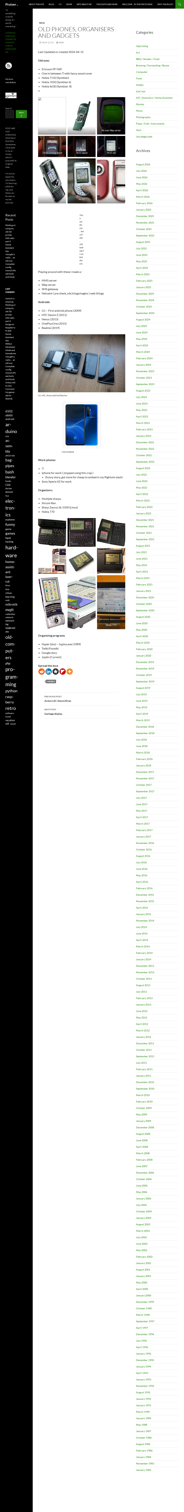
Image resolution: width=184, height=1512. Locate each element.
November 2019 (145, 668)
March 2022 (143, 500)
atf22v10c (10, 455)
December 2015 (145, 894)
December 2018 (145, 726)
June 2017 (142, 804)
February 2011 (144, 1069)
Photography (143, 117)
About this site (36, 4)
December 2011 (145, 1043)
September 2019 (145, 681)
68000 (9, 415)
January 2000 (143, 1295)
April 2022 (142, 494)
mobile (51, 681)
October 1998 (144, 1308)
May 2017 (141, 810)
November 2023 (145, 371)
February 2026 (144, 203)
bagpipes (9, 463)
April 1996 (142, 1347)
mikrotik (11, 604)
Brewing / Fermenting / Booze (152, 65)
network (9, 617)
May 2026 (141, 183)
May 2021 (141, 565)
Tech (42, 23)
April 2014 (142, 939)
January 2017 (143, 836)
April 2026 (142, 190)
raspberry (9, 699)
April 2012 (142, 1023)
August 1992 (143, 1392)
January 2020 (143, 655)
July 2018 (141, 739)
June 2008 (142, 1140)
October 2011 (144, 1049)
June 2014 (142, 933)
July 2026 (141, 170)
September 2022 (145, 461)
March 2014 (143, 946)
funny (10, 524)
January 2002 (143, 1263)
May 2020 (141, 629)
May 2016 (141, 875)
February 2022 (144, 506)
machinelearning (10, 593)
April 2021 (142, 571)
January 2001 (143, 1276)
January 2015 (143, 914)
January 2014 (143, 959)
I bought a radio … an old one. (10, 257)
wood (13, 724)
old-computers (10, 647)
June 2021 (142, 558)
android (9, 419)
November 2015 (145, 901)
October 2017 (144, 784)
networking (10, 622)
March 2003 (143, 1230)
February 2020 (144, 649)
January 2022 (143, 513)
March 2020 (143, 642)
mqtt (9, 609)
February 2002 (144, 1256)
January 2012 (143, 1036)
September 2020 (145, 610)
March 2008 (143, 1153)
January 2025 (143, 287)
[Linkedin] (48, 671)
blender (10, 477)
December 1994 (145, 1360)
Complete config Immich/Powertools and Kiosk (10, 270)
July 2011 (141, 1062)
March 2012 (143, 1030)
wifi (7, 723)
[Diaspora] (55, 671)
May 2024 (141, 338)
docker (8, 488)
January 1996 (143, 1353)
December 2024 (145, 293)
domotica (9, 493)
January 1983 (143, 1469)
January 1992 (143, 1398)
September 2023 (145, 384)
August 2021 (143, 545)
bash (9, 471)
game (8, 529)
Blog (51, 4)
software (9, 713)
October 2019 (144, 674)
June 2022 (142, 481)
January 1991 (143, 1405)
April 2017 (142, 817)
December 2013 (145, 965)
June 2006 (142, 1185)
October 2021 (144, 532)
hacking (9, 541)
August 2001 (143, 1269)
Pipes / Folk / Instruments (150, 123)
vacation (10, 720)
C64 (7, 484)
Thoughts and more (107, 4)
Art (138, 52)
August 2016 (143, 855)
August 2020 (143, 616)
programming (11, 676)
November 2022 (145, 448)
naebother (10, 614)
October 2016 (144, 849)
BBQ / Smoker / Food (147, 59)
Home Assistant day (9, 247)
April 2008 (142, 1146)
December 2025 (145, 216)
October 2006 (144, 1179)
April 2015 (142, 907)
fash (61, 42)
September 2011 (145, 1056)
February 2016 (144, 888)
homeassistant (10, 567)
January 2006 (143, 1198)
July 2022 (141, 474)
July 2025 (141, 248)
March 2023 (143, 422)
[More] (69, 671)
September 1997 (145, 1321)
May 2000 (141, 1282)
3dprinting (142, 46)
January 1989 (143, 1418)
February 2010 (144, 1101)
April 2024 (142, 345)
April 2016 (142, 881)
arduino (11, 428)
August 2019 (143, 687)
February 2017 (144, 830)
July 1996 (141, 1340)
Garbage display (53, 711)
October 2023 (144, 377)
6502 (9, 411)
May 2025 (141, 261)
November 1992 (145, 1385)
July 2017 (141, 797)
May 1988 (141, 1424)
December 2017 (145, 771)
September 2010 (145, 1088)
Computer (142, 71)
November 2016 (145, 843)
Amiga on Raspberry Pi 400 (10, 327)
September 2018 (145, 733)
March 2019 (143, 720)
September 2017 (145, 791)
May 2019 (141, 707)
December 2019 (145, 662)
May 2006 (141, 1192)
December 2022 (145, 442)
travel (8, 716)
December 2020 (145, 597)
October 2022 (144, 455)
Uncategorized (144, 136)
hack (8, 537)
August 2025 (143, 241)
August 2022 (143, 468)
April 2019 (142, 713)
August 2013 (143, 985)
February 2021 (144, 584)
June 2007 (142, 1166)
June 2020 (142, 623)
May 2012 (141, 1017)
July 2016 (141, 862)
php (7, 663)
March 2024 (143, 351)
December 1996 (145, 1334)
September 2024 (145, 313)
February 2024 (144, 358)
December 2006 (145, 1172)
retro (10, 708)
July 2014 (141, 927)
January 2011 (143, 1075)
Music (139, 110)
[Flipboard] (62, 671)
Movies (140, 104)
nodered (10, 627)
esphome (10, 519)
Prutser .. (11, 4)
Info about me (84, 4)
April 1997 (142, 1327)
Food (139, 78)
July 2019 (141, 694)
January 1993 (143, 1379)
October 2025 (144, 229)
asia (7, 436)
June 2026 (142, 177)
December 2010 (145, 1082)
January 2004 (143, 1217)
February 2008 (144, 1159)
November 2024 (145, 300)
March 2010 (143, 1095)
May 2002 (141, 1250)
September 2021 (145, 539)
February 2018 (144, 758)
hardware (11, 551)
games (10, 533)
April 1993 (142, 1372)
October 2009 (144, 1107)
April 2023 (142, 416)
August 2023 (143, 390)
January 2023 (143, 435)
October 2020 (144, 603)
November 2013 (145, 972)
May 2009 (141, 1114)
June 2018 (142, 746)
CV (60, 4)
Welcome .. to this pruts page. (137, 4)
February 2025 (144, 280)
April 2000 (142, 1288)
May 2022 (141, 487)
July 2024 (141, 325)
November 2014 (145, 920)
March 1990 (143, 1411)
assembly (9, 445)
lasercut (9, 579)
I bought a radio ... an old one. (10, 359)
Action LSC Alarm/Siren (57, 698)
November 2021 (145, 526)
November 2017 (145, 778)
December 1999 (145, 1301)
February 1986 (144, 1450)
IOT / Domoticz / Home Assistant (154, 97)
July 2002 (141, 1237)
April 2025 (142, 267)
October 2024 (144, 306)
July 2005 (141, 1204)
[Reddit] (41, 671)
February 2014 (144, 952)
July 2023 (141, 397)
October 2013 (144, 978)
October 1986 (144, 1437)
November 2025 (145, 222)
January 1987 (143, 1431)
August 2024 (143, 319)
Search (8, 108)
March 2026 (143, 196)
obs (7, 631)
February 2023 (144, 429)
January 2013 (143, 1004)
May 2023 (141, 409)
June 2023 (142, 403)
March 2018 (143, 752)
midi (7, 600)
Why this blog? (165, 4)
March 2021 (143, 578)
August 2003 (143, 1224)
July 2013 (141, 991)
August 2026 (143, 164)
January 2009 (143, 1120)
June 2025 (142, 254)
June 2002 (142, 1243)
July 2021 (141, 552)
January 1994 (143, 1366)
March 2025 (143, 274)
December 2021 (145, 519)
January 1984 (143, 1457)
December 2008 (145, 1127)
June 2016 (142, 868)
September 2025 (145, 235)
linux (7, 585)
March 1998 (143, 1314)
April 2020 (142, 636)
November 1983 (145, 1463)
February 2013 (144, 998)
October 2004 (144, 1211)
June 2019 (142, 700)
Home (69, 4)
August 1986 (143, 1444)
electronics (10, 507)
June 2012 (142, 1011)
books (8, 481)
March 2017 (143, 823)
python (11, 690)
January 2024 (143, 364)
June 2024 (142, 332)
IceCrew (140, 91)
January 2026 (143, 209)
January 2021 (143, 590)
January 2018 (143, 765)
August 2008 (143, 1133)
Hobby (140, 84)
